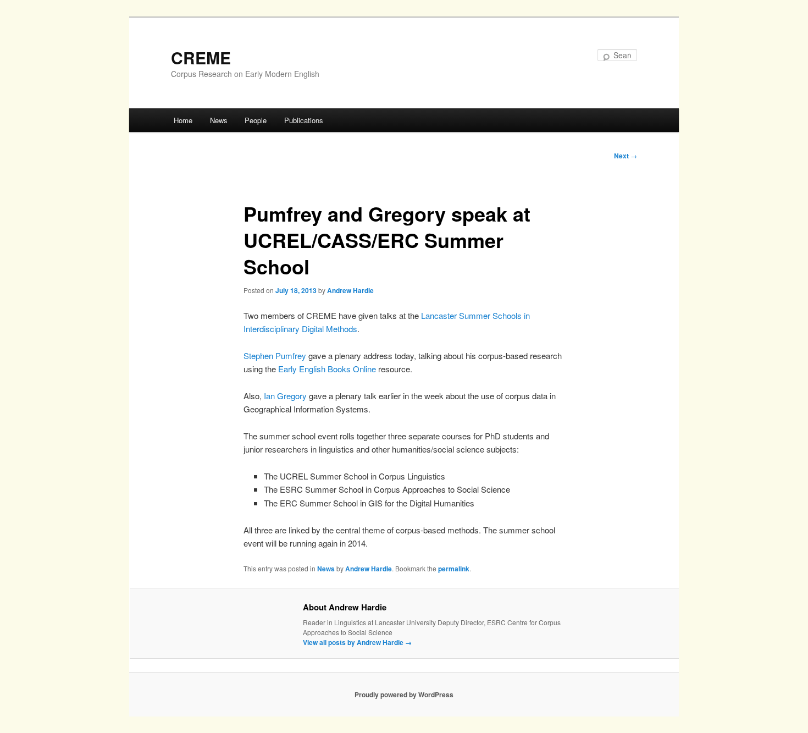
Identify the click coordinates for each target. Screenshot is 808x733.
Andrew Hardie (350, 290)
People (256, 120)
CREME (201, 57)
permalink (453, 569)
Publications (303, 120)
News (219, 120)
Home (183, 120)
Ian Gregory (285, 395)
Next (625, 156)
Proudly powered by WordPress (404, 694)
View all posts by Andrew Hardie (357, 642)
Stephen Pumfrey (274, 355)
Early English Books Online (327, 368)
